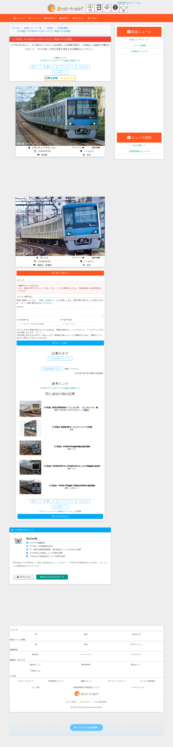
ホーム (42, 511)
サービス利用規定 (147, 681)
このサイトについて (25, 681)
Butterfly (74, 369)
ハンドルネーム (22, 320)
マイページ (77, 147)
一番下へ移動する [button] (61, 273)
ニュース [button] (20, 18)
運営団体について (56, 681)
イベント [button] (35, 18)
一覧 (35, 634)
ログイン (39, 332)
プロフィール (24, 577)
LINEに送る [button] (83, 67)
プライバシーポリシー (117, 681)
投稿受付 (35, 654)
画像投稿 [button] (50, 18)
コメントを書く (61, 343)
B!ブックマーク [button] (66, 67)
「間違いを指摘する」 (46, 300)
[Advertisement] (60, 177)
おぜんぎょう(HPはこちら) (43, 147)
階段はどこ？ (136, 665)
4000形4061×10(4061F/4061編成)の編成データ (60, 60)
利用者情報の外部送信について (86, 687)
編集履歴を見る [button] (52, 369)
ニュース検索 (139, 45)
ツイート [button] (38, 67)
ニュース (50, 511)
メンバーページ (86, 654)
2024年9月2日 (43, 151)
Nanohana (97, 707)
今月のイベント (136, 644)
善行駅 (43, 155)
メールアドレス (66, 320)
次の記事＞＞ (139, 145)
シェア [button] (52, 67)
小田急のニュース (63, 511)
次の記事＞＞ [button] (60, 72)
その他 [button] (92, 18)
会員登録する (123, 3)
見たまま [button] (78, 18)
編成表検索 (85, 665)
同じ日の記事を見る (60, 516)
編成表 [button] (64, 18)
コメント (20, 307)
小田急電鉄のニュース (139, 151)
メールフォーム (137, 687)
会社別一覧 (136, 634)
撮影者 (95, 147)
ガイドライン (136, 654)
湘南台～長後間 (43, 265)
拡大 (88, 155)
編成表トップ (35, 665)
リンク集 (35, 687)
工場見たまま (35, 671)
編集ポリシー (86, 681)
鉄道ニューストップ (139, 39)
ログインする (134, 3)
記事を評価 (51, 78)
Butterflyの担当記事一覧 (53, 577)
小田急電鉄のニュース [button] (60, 358)
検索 (85, 634)
